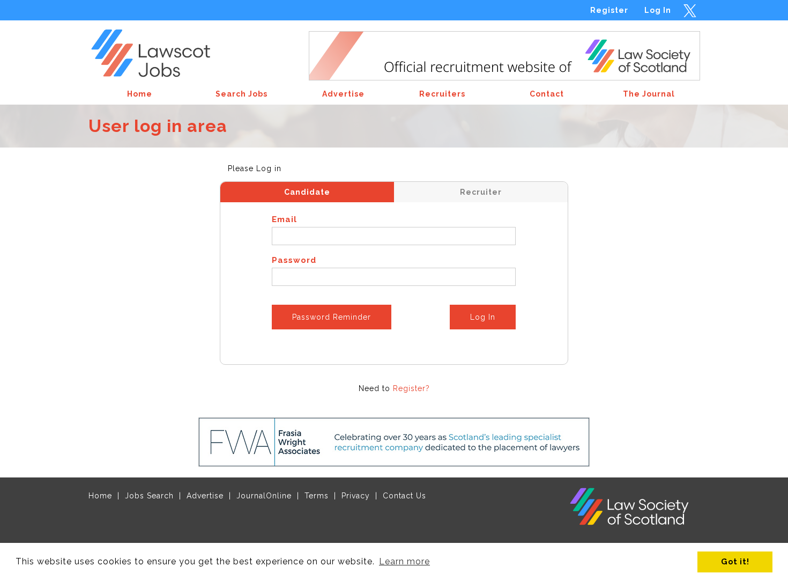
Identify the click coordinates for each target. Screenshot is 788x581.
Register (609, 10)
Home (100, 495)
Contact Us (404, 495)
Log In (657, 10)
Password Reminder (331, 317)
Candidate (307, 192)
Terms (316, 495)
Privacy (355, 495)
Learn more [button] (404, 561)
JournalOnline (264, 495)
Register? (411, 388)
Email (284, 219)
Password (294, 260)
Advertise (205, 495)
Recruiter (481, 192)
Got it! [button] (735, 561)
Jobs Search (149, 495)
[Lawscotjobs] (158, 50)
